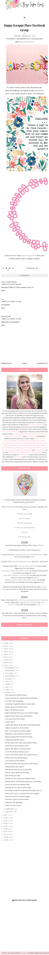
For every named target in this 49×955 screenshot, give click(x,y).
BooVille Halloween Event (22, 562)
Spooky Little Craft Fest (28, 566)
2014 (6, 823)
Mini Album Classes (24, 523)
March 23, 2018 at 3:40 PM (11, 319)
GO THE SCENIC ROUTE (24, 445)
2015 (6, 821)
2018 (6, 665)
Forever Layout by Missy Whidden (17, 772)
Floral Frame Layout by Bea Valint (17, 746)
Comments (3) (32, 268)
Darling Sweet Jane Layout (14, 767)
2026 (6, 643)
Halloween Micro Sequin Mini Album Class (21, 580)
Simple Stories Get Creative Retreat (28, 555)
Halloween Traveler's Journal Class (16, 575)
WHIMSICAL (27, 448)
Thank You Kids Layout (13, 805)
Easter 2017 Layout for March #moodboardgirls (22, 793)
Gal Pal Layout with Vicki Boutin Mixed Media (21, 743)
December (10, 668)
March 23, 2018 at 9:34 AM (11, 301)
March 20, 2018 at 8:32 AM (11, 284)
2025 (6, 646)
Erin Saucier (6, 316)
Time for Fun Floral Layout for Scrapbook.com (21, 755)
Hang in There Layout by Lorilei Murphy (18, 716)
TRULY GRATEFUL (8, 448)
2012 (6, 829)
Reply (3, 290)
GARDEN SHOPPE (22, 443)
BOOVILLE (16, 434)
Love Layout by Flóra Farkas (15, 719)
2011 (6, 831)
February (10, 809)
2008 (6, 840)
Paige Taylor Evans (11, 953)
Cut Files (24, 532)
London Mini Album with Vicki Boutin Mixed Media (22, 725)
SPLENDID (33, 443)
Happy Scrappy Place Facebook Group (18, 737)
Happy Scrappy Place (28, 255)
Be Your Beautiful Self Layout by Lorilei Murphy (21, 763)
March (8, 692)
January (9, 812)
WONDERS (11, 445)
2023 (6, 652)
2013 (6, 826)
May (7, 687)
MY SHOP (18, 457)
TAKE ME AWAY (25, 450)
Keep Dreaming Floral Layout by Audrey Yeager (21, 713)
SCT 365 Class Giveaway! (14, 701)
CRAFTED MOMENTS (28, 434)
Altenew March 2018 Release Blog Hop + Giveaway (23, 781)
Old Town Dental (35, 425)
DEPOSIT (40, 545)
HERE (32, 557)
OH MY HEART (14, 450)
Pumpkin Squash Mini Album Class (15, 571)
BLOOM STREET (40, 445)
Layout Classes (24, 518)
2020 (6, 660)
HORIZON (18, 448)
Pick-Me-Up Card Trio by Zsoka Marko (18, 769)
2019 (6, 662)
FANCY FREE (39, 450)
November (10, 670)
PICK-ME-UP (37, 448)
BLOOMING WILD (8, 443)
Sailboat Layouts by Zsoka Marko (17, 728)
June (7, 684)
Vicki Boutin (33, 602)
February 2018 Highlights (14, 802)
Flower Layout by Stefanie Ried (16, 707)
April (7, 690)
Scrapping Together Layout (15, 740)
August (9, 679)
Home (24, 363)
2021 (6, 657)
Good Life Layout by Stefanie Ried (17, 784)
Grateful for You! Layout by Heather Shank (20, 778)
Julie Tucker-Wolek (9, 282)
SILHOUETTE (23, 455)
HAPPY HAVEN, (39, 439)
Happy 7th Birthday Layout (14, 710)
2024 (6, 649)
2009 (6, 837)
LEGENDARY (31, 436)
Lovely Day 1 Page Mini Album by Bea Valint (20, 704)
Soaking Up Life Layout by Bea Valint (18, 787)
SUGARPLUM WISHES (37, 441)
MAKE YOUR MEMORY (9, 432)
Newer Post (6, 363)
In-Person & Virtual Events (24, 528)
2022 (6, 654)
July (7, 681)
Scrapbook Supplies (24, 514)
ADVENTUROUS (23, 441)
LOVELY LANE (18, 436)
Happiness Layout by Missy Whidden (18, 734)
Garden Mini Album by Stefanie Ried (18, 749)
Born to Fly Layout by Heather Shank (18, 731)
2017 (6, 815)
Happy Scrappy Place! (26, 42)
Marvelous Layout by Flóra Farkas (17, 799)
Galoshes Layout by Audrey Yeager (17, 796)
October (9, 673)
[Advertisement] (24, 869)
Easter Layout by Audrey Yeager (16, 758)
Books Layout (10, 722)
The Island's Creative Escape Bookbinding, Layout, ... (23, 790)
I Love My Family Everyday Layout (17, 752)
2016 (6, 818)
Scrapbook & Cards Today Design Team (24, 452)
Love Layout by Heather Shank (16, 695)
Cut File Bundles (24, 537)
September (10, 676)
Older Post (42, 363)
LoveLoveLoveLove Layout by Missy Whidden (21, 698)
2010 (6, 834)
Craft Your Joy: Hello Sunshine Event (32, 600)
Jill (2, 299)
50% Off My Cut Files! (12, 775)
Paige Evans (23, 602)
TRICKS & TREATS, (10, 441)
